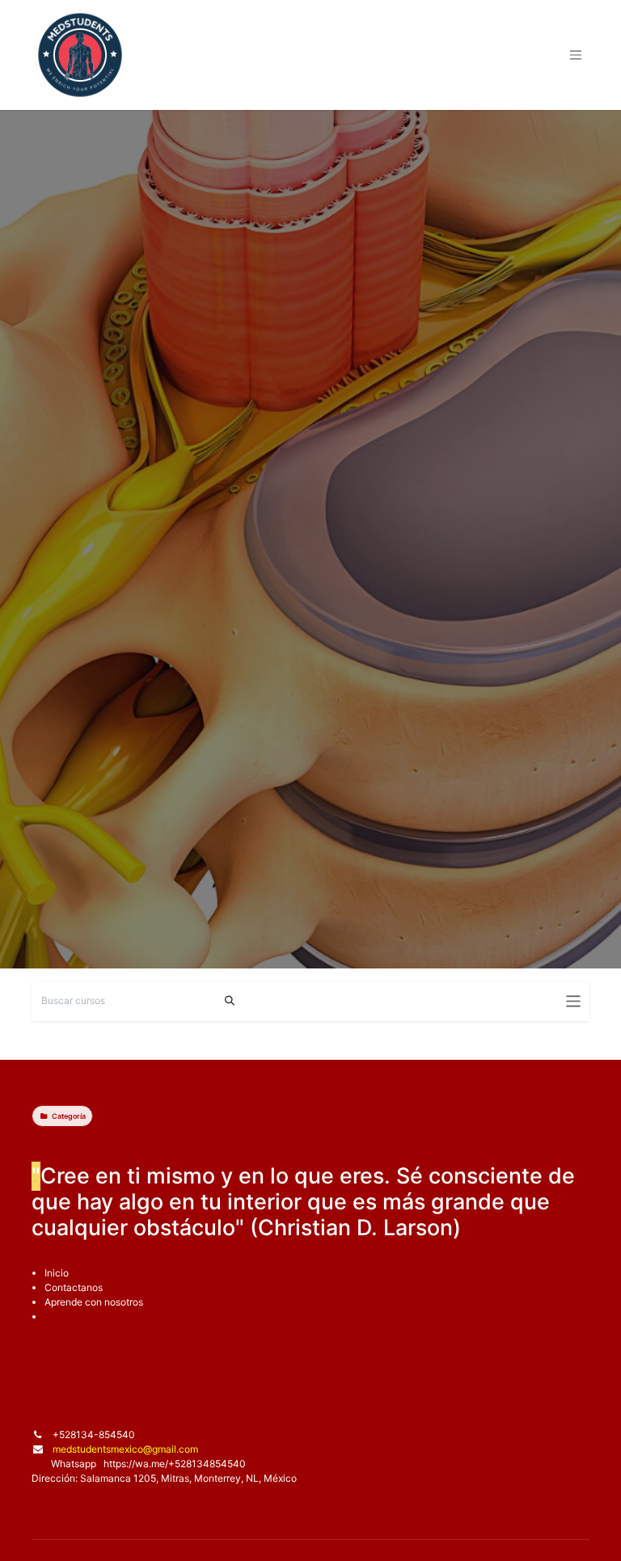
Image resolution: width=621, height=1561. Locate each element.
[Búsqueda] (229, 1001)
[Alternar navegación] (575, 55)
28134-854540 (100, 1434)
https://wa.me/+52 (145, 1464)
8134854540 (216, 1464)
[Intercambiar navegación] (573, 1001)
